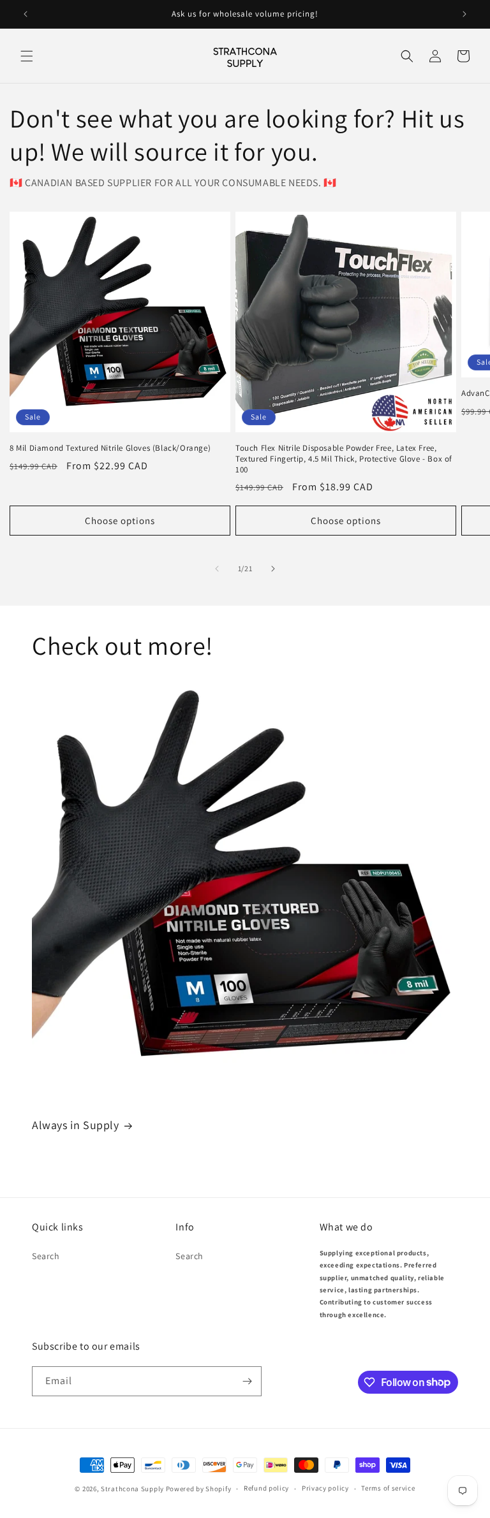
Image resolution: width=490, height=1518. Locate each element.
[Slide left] (217, 569)
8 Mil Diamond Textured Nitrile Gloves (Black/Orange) (110, 448)
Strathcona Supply (132, 1488)
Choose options (120, 521)
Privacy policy (325, 1488)
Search (46, 1256)
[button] (27, 56)
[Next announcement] (464, 14)
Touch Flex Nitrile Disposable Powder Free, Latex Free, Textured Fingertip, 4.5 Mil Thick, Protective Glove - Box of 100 (343, 459)
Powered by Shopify (199, 1488)
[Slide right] (273, 569)
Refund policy (266, 1488)
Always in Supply (75, 1125)
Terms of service (388, 1488)
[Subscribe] (247, 1381)
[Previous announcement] (25, 14)
